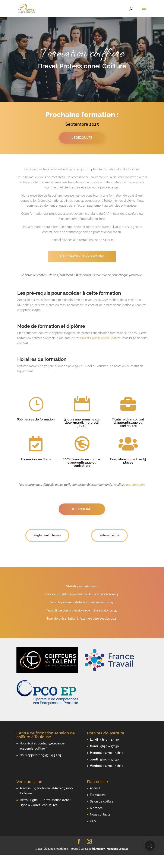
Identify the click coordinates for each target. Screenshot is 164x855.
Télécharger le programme (82, 256)
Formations (97, 795)
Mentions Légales (117, 848)
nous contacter (134, 484)
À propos (96, 808)
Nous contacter (100, 814)
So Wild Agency (95, 848)
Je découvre (82, 137)
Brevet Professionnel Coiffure (100, 338)
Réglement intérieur (47, 535)
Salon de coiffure (101, 801)
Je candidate (82, 509)
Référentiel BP (109, 535)
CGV (93, 821)
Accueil (95, 788)
